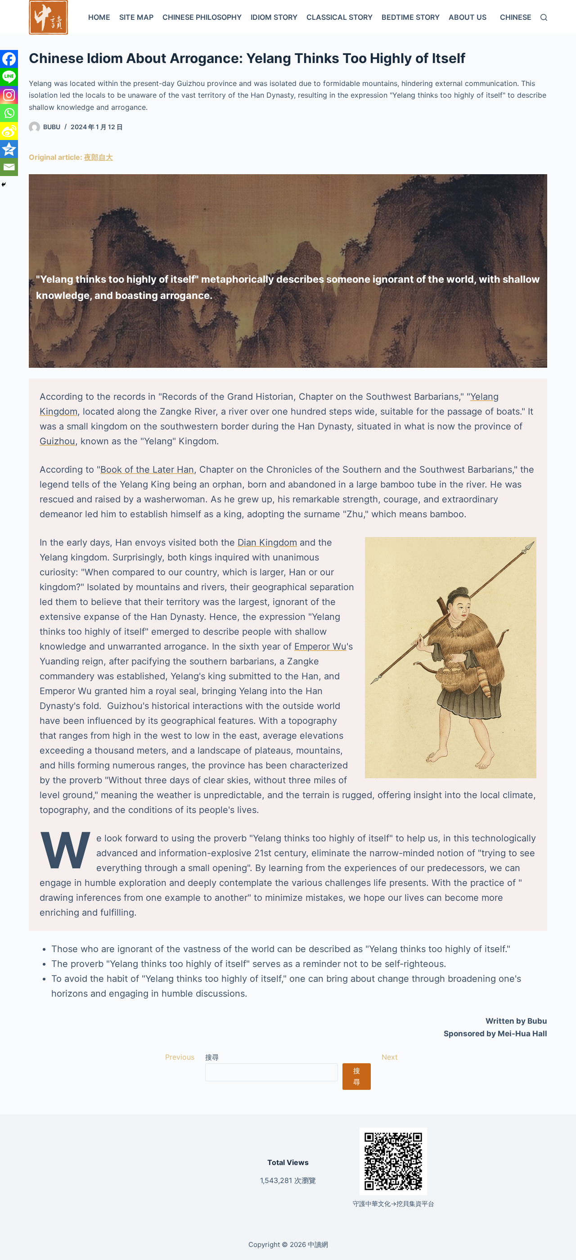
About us (467, 17)
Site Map (136, 17)
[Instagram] (9, 95)
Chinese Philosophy (202, 17)
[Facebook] (9, 59)
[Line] (9, 77)
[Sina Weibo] (9, 131)
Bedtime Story (411, 17)
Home (99, 17)
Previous (179, 1056)
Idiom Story (274, 17)
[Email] (9, 167)
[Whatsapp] (9, 113)
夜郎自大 (98, 157)
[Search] (543, 17)
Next (390, 1056)
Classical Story (339, 17)
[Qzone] (9, 149)
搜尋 (212, 1057)
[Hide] (3, 184)
